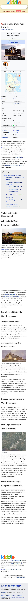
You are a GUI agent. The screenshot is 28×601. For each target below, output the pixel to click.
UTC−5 (15, 130)
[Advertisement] (14, 17)
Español (23, 11)
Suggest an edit (20, 577)
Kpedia (18, 11)
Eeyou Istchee (16, 103)
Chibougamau (5, 250)
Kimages (13, 11)
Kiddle (2, 595)
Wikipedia (3, 592)
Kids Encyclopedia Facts (7, 29)
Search (25, 6)
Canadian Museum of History (11, 297)
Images (8, 11)
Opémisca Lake (5, 148)
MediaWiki (3, 594)
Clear (22, 6)
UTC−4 (15, 132)
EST (18, 130)
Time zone (4, 130)
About (13, 595)
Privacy (19, 595)
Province (3, 99)
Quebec (15, 99)
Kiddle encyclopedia (15, 560)
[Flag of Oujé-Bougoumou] (6, 64)
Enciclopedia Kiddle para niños (16, 597)
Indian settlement (13, 42)
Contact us (4, 597)
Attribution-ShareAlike (17, 564)
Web (4, 11)
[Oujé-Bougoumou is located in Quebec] (13, 82)
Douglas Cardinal (10, 295)
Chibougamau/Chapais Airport (13, 165)
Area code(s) (4, 137)
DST (9, 132)
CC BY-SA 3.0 (17, 588)
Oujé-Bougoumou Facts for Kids (10, 570)
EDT (18, 132)
